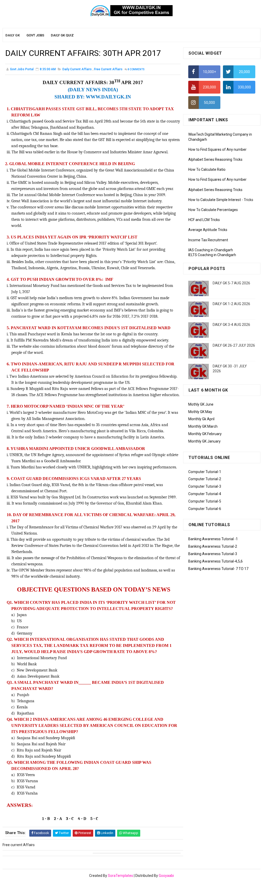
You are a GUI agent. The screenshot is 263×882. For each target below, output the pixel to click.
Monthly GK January (204, 441)
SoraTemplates (120, 876)
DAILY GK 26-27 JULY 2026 (234, 345)
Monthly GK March (203, 426)
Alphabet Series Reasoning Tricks (215, 159)
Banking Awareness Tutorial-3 (212, 554)
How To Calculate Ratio (207, 169)
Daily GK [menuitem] (12, 35)
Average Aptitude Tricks (207, 230)
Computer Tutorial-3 (204, 486)
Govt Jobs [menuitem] (35, 35)
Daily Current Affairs (77, 69)
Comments (136, 69)
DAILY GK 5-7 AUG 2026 (231, 283)
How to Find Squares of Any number (217, 149)
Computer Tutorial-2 (204, 479)
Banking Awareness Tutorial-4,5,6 (215, 561)
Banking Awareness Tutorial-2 (212, 546)
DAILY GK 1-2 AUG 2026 (231, 304)
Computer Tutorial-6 (204, 509)
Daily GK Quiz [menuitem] (62, 35)
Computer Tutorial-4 (204, 494)
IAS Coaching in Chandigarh (210, 250)
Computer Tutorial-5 (204, 501)
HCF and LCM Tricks (204, 220)
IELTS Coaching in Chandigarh (212, 255)
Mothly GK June (200, 404)
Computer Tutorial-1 (204, 472)
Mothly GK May (200, 412)
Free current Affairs (108, 69)
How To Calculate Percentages (213, 210)
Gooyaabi (166, 876)
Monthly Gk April (201, 419)
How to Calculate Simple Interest (214, 200)
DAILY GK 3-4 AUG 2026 (231, 325)
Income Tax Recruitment (208, 240)
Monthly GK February (205, 434)
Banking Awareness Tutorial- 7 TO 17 (218, 569)
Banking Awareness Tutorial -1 (213, 539)
